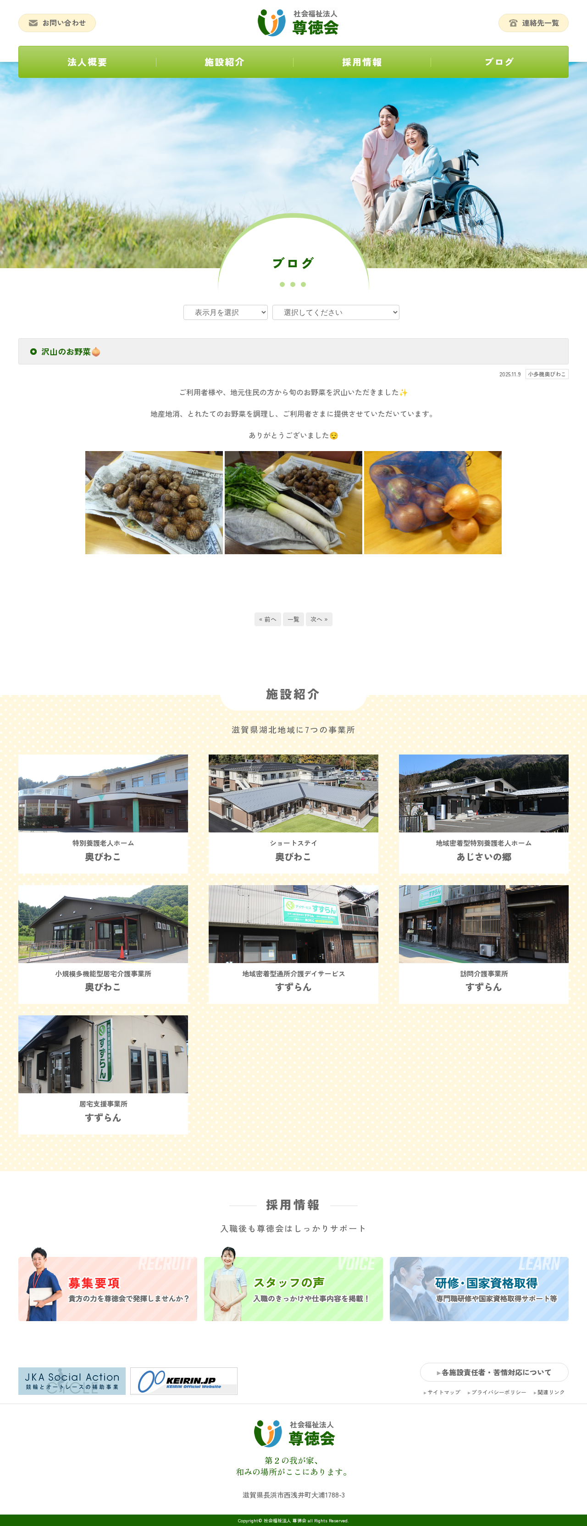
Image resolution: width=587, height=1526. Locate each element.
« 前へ (268, 619)
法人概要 (87, 61)
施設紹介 (225, 61)
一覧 (293, 619)
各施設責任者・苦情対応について (497, 1371)
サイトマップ (443, 1392)
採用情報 (362, 61)
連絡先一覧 (540, 22)
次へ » (319, 619)
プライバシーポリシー (498, 1392)
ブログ (499, 61)
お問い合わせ (64, 22)
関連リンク (551, 1392)
